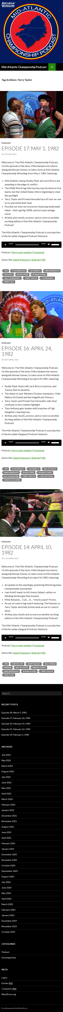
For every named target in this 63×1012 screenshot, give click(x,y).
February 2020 (8, 909)
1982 (6, 271)
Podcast (6, 143)
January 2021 (8, 849)
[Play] (5, 244)
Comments (9, 988)
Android (35, 259)
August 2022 (8, 771)
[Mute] (48, 244)
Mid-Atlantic (50, 469)
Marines (7, 668)
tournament (47, 278)
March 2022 (7, 799)
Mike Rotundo (39, 668)
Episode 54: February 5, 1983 (15, 734)
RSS (44, 259)
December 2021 (9, 815)
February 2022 (8, 804)
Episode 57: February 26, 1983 (16, 718)
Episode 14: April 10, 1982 (27, 550)
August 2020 (8, 876)
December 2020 (9, 854)
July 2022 (6, 777)
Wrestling (9, 282)
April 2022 (6, 793)
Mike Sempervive (52, 271)
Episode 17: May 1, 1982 (30, 148)
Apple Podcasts (21, 259)
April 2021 (6, 837)
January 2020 (8, 915)
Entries (7, 983)
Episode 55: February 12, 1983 (16, 729)
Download (38, 252)
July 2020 (6, 882)
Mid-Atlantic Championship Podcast (24, 67)
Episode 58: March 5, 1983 (14, 712)
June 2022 (6, 782)
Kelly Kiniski (50, 664)
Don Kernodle (19, 271)
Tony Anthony (46, 476)
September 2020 (10, 871)
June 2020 (6, 887)
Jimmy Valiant (34, 664)
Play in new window (21, 252)
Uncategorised (9, 957)
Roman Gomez (39, 274)
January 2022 (8, 810)
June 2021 (6, 832)
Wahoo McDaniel (12, 480)
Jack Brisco (35, 271)
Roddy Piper (22, 274)
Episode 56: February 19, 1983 (16, 723)
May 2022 (6, 788)
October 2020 (8, 865)
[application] (31, 245)
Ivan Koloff (17, 664)
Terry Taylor (31, 278)
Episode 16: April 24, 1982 (27, 351)
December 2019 (9, 920)
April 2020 (6, 898)
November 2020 (9, 860)
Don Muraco (18, 469)
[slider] (55, 244)
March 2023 (7, 766)
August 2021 (8, 826)
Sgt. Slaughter (11, 476)
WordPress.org (9, 994)
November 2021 (9, 821)
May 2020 (6, 893)
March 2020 (7, 904)
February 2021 (8, 843)
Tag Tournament (12, 278)
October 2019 (8, 932)
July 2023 (6, 755)
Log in (4, 977)
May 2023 (6, 760)
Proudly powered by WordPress (15, 1008)
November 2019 (9, 926)
